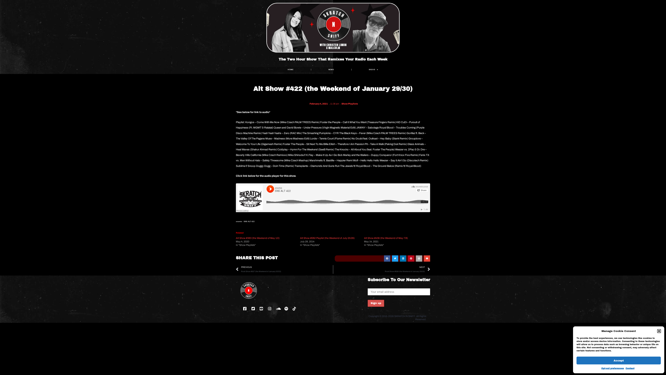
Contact (630, 368)
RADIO (372, 69)
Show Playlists (349, 104)
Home (290, 69)
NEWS (331, 69)
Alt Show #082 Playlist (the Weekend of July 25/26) (327, 238)
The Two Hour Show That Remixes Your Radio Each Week (333, 59)
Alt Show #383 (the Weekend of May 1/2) (258, 238)
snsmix (239, 221)
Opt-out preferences (612, 368)
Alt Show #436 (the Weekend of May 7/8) (386, 238)
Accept (619, 360)
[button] (659, 331)
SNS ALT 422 (249, 221)
